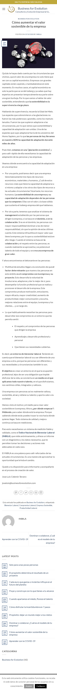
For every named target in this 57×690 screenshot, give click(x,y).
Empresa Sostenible (44, 505)
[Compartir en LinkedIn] (41, 492)
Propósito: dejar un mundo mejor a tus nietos (30, 615)
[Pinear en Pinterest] (36, 492)
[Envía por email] (31, 492)
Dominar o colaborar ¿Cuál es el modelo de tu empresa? (42, 539)
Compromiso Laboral (27, 505)
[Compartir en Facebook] (21, 492)
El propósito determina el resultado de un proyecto (28, 574)
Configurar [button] (41, 686)
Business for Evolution (28, 19)
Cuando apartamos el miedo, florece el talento (31, 599)
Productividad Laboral (28, 508)
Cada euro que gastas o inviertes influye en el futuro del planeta (30, 583)
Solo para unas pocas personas (23, 564)
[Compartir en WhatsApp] (16, 492)
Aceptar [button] (29, 686)
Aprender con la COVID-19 (15, 539)
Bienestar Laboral (11, 505)
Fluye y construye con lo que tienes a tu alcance (31, 591)
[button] (3, 9)
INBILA (39, 34)
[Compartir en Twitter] (26, 492)
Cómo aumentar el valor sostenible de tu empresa (28, 633)
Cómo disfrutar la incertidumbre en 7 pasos (29, 607)
